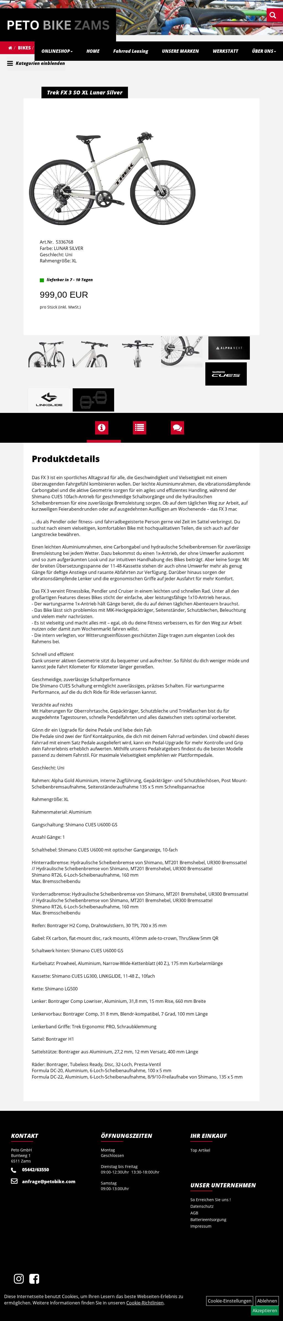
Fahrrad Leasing (130, 51)
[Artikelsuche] (272, 15)
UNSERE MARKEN (180, 51)
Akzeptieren (265, 1310)
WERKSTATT (225, 51)
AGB (194, 1212)
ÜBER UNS (262, 51)
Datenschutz (202, 1206)
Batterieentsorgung (208, 1219)
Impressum (200, 1226)
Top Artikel (200, 1150)
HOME (93, 51)
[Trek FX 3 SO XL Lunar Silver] (112, 163)
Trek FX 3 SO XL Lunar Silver (84, 92)
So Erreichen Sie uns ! (210, 1199)
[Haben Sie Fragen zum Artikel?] (179, 428)
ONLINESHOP (55, 51)
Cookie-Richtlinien (145, 1303)
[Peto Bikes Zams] (58, 25)
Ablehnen (267, 1301)
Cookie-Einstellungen (229, 1301)
